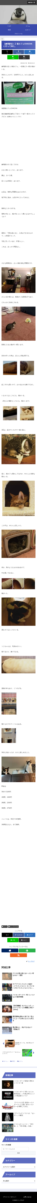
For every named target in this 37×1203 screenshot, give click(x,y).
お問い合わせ (27, 1197)
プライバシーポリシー (9, 1197)
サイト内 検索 (6, 1145)
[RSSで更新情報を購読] (18, 955)
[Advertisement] (18, 899)
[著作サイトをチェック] (10, 950)
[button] (24, 57)
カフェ (5, 926)
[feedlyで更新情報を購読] (27, 950)
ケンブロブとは (14, 926)
